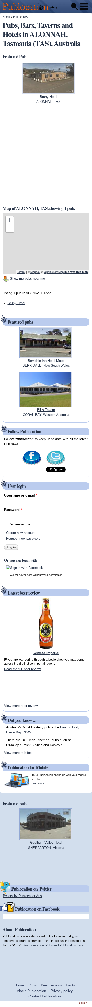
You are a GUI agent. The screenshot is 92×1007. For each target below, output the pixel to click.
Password (13, 510)
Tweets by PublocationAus (22, 896)
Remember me (19, 524)
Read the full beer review (22, 669)
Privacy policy (62, 991)
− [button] (10, 228)
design (83, 1002)
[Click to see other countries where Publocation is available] (54, 8)
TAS (25, 16)
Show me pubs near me (27, 278)
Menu (84, 6)
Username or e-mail (20, 495)
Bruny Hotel (16, 303)
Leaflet (21, 272)
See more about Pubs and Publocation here (52, 945)
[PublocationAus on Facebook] (31, 464)
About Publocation (31, 991)
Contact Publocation (44, 996)
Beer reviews (51, 985)
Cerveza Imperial (46, 653)
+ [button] (10, 220)
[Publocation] (27, 10)
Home (6, 16)
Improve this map (76, 272)
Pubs (16, 16)
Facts (70, 985)
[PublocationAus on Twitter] (55, 464)
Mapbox (35, 272)
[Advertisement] (19, 687)
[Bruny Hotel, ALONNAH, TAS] (48, 91)
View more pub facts (19, 753)
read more (38, 783)
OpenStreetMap (54, 272)
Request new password (23, 538)
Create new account (21, 533)
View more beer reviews (21, 706)
